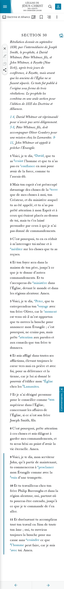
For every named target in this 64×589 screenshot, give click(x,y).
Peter (39, 301)
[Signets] (41, 17)
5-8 (12, 127)
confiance (28, 166)
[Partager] (4, 70)
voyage (43, 306)
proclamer (46, 467)
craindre (33, 540)
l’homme (17, 545)
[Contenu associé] (49, 17)
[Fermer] (4, 48)
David (39, 156)
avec (14, 550)
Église (48, 381)
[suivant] (48, 585)
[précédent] (16, 585)
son (51, 400)
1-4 (12, 117)
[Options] (56, 17)
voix (14, 477)
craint (19, 161)
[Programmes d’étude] (33, 17)
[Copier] (4, 64)
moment (51, 311)
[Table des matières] (4, 17)
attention (26, 337)
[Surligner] (4, 56)
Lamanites (31, 386)
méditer (17, 249)
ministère (40, 283)
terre (54, 190)
